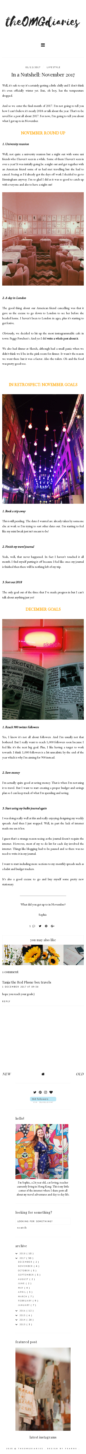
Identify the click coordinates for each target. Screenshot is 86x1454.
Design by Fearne (63, 1448)
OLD (80, 1074)
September (26, 1274)
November (26, 1266)
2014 (23, 1319)
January (24, 1305)
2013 (23, 1324)
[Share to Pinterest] (47, 926)
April (22, 1292)
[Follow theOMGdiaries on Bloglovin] (43, 1100)
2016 (23, 1310)
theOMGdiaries (31, 1448)
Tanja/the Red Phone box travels (26, 982)
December (26, 1261)
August (24, 1279)
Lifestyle (54, 67)
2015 (23, 1315)
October (24, 1270)
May (21, 1287)
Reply (6, 1001)
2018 (23, 1253)
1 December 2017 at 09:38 (20, 986)
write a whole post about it (62, 338)
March (23, 1296)
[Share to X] (41, 926)
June (22, 1283)
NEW (6, 1074)
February (25, 1300)
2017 (22, 1258)
